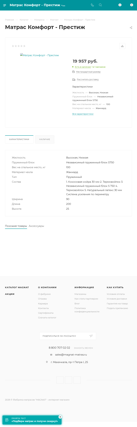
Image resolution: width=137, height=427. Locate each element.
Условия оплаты (116, 294)
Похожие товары (16, 226)
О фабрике (44, 294)
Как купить (115, 287)
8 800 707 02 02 (59, 347)
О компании (47, 287)
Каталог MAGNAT (17, 287)
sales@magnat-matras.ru (71, 354)
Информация (84, 287)
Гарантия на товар (117, 303)
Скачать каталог (47, 317)
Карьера (43, 303)
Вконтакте (60, 380)
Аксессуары (36, 226)
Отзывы (42, 298)
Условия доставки (117, 298)
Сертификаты (45, 313)
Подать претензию (117, 308)
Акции (10, 294)
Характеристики (19, 139)
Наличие (44, 139)
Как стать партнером (86, 298)
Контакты (43, 308)
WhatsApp (77, 380)
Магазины (80, 294)
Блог (77, 303)
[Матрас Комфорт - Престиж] (39, 55)
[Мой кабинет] (108, 5)
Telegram (68, 380)
